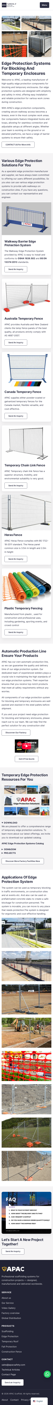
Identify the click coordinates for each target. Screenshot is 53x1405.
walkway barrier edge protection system (20, 243)
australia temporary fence (23, 318)
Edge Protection (10, 1336)
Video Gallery (8, 1308)
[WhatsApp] (47, 1374)
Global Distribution (11, 1318)
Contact (14, 1399)
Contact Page (9, 1374)
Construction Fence (12, 1351)
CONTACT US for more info (18, 144)
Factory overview (11, 1313)
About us (6, 1298)
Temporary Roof (10, 1341)
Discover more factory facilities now (23, 861)
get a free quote (26, 759)
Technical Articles (11, 1369)
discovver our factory (16, 732)
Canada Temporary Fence (22, 392)
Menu (44, 5)
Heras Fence (13, 535)
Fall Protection (9, 1346)
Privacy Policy (28, 1399)
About (5, 1399)
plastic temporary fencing (23, 608)
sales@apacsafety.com (13, 1364)
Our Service (8, 1303)
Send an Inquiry (15, 269)
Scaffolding (7, 1331)
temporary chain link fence (24, 465)
